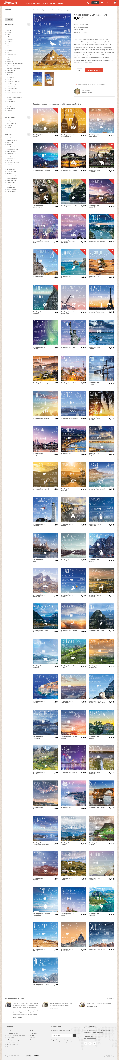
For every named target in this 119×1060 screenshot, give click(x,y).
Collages (9, 46)
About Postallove (11, 1031)
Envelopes (10, 121)
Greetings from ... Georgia (67, 843)
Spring (8, 90)
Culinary (9, 52)
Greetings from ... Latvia (69, 560)
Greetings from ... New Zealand (40, 631)
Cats (8, 43)
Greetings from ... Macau (69, 772)
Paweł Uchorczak (11, 153)
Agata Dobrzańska (12, 138)
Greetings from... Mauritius (94, 914)
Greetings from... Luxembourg (39, 206)
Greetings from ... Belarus (39, 560)
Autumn (9, 32)
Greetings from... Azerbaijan (39, 808)
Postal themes (11, 86)
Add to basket (95, 70)
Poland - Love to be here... (14, 81)
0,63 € (55, 135)
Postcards (26, 3)
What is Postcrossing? (13, 1044)
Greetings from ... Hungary (67, 454)
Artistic (9, 30)
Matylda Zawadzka (12, 189)
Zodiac (9, 113)
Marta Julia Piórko (12, 140)
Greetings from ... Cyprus (67, 277)
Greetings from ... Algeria (39, 879)
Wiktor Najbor (10, 142)
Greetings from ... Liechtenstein (39, 277)
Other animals (11, 77)
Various (9, 104)
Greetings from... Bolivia (97, 949)
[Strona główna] (10, 6)
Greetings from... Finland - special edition (41, 843)
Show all (111, 998)
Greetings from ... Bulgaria (95, 454)
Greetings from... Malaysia (39, 454)
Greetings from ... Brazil (41, 489)
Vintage (9, 106)
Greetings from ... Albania (95, 737)
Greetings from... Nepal (41, 984)
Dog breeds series (12, 55)
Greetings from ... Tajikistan (39, 595)
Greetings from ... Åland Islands (69, 737)
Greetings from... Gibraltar (39, 312)
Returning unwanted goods (14, 1040)
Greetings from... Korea (69, 170)
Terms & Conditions (12, 1042)
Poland (9, 79)
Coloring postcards (12, 48)
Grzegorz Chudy (11, 191)
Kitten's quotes (11, 70)
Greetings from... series (13, 68)
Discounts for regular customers (16, 1035)
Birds (8, 34)
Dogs (8, 57)
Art (7, 28)
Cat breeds (10, 41)
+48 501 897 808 (88, 1036)
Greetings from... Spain (69, 382)
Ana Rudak (10, 165)
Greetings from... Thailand (94, 170)
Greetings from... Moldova (94, 772)
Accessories (36, 3)
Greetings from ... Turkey (67, 595)
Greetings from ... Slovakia (95, 595)
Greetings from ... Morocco (95, 277)
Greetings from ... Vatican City (67, 949)
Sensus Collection (12, 88)
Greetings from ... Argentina (39, 737)
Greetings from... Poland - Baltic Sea (41, 914)
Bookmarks (10, 39)
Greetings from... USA (68, 347)
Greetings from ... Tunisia (39, 949)
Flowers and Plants (12, 66)
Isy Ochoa (9, 160)
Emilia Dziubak (11, 187)
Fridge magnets (11, 123)
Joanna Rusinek (11, 167)
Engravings (10, 61)
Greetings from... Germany (39, 135)
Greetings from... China (41, 418)
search (9, 19)
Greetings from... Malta (97, 807)
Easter (8, 59)
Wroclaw (9, 110)
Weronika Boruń (11, 169)
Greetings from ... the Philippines (68, 241)
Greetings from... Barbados (94, 418)
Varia (8, 130)
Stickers (9, 127)
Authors (45, 3)
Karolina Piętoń (11, 182)
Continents (10, 50)
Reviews (53, 3)
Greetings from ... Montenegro (67, 702)
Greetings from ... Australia (67, 489)
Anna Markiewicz (11, 147)
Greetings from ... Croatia (39, 702)
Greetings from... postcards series (48, 10)
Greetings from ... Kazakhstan (95, 666)
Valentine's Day (11, 101)
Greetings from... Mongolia (67, 879)
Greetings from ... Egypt (64, 10)
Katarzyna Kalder (11, 185)
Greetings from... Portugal (94, 383)
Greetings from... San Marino (68, 914)
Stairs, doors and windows (14, 93)
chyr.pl (112, 1056)
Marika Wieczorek (12, 180)
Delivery (60, 3)
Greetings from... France (97, 312)
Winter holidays (11, 108)
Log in (95, 3)
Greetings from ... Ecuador (39, 772)
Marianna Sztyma (11, 158)
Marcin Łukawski (11, 151)
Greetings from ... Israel (97, 489)
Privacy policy (11, 1037)
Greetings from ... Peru (96, 630)
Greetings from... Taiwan (41, 170)
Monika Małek (10, 174)
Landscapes (10, 72)
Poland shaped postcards (14, 84)
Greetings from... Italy (40, 382)
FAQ (8, 1046)
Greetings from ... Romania (39, 666)
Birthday (9, 37)
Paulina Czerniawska (12, 149)
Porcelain (9, 125)
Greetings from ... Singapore (95, 525)
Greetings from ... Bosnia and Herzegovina (97, 702)
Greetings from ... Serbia (97, 241)
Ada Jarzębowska (12, 178)
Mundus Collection (12, 75)
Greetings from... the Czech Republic (68, 135)
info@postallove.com (90, 1038)
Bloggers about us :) (12, 1033)
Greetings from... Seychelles (94, 879)
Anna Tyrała (10, 156)
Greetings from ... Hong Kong (41, 241)
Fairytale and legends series (15, 63)
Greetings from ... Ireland (67, 525)
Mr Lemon (9, 144)
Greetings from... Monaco (67, 808)
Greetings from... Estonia (94, 348)
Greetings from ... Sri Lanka (68, 666)
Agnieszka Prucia (11, 171)
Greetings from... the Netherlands (68, 312)
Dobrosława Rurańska (13, 162)
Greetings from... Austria (69, 205)
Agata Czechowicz (12, 176)
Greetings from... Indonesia (94, 206)
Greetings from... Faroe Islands (96, 843)
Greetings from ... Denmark (39, 525)
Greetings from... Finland (39, 348)
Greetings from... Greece (69, 418)
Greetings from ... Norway (95, 560)
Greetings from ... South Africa (69, 631)
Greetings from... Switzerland (94, 135)
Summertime (10, 95)
